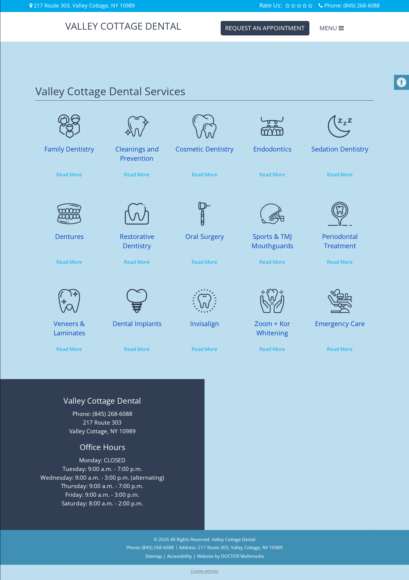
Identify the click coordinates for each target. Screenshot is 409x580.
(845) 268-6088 (361, 5)
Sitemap (153, 556)
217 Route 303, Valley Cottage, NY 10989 (240, 547)
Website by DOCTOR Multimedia (230, 556)
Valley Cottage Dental (123, 26)
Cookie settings (204, 571)
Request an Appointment (265, 28)
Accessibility (179, 556)
